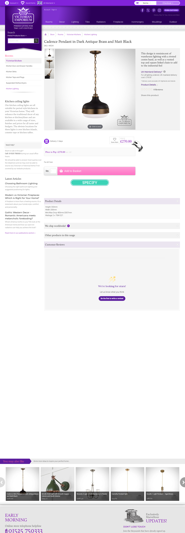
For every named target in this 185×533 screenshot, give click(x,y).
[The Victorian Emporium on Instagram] (159, 10)
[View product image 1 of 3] (49, 53)
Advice (170, 15)
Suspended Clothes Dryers (16, 83)
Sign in (54, 10)
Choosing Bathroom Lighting (21, 183)
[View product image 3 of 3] (49, 74)
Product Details (148, 85)
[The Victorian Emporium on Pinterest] (154, 10)
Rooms (9, 55)
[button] (112, 201)
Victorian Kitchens (14, 60)
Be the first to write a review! (112, 298)
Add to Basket (72, 171)
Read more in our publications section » (20, 233)
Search (11, 32)
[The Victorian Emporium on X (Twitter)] (148, 10)
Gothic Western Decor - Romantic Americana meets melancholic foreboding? (20, 215)
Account (47, 10)
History (156, 15)
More (177, 15)
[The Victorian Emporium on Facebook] (142, 10)
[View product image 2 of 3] (49, 63)
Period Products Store (16, 36)
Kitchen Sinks (11, 72)
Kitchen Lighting (12, 89)
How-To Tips (163, 15)
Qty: (47, 171)
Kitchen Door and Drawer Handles (19, 66)
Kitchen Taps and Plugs (15, 77)
